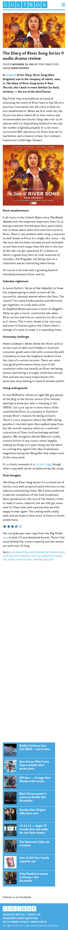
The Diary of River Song (17, 559)
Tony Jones (45, 64)
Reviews (24, 68)
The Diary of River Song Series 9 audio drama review (29, 750)
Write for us (39, 921)
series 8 (11, 75)
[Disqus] (34, 610)
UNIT (51, 559)
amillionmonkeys (48, 925)
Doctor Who (22, 555)
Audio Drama (36, 552)
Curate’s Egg (43, 464)
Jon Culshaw (39, 555)
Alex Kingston (18, 552)
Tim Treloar (40, 559)
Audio (14, 68)
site (5, 537)
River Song (55, 555)
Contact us (34, 914)
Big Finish (51, 552)
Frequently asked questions (20, 918)
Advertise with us (14, 914)
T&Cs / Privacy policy (16, 921)
